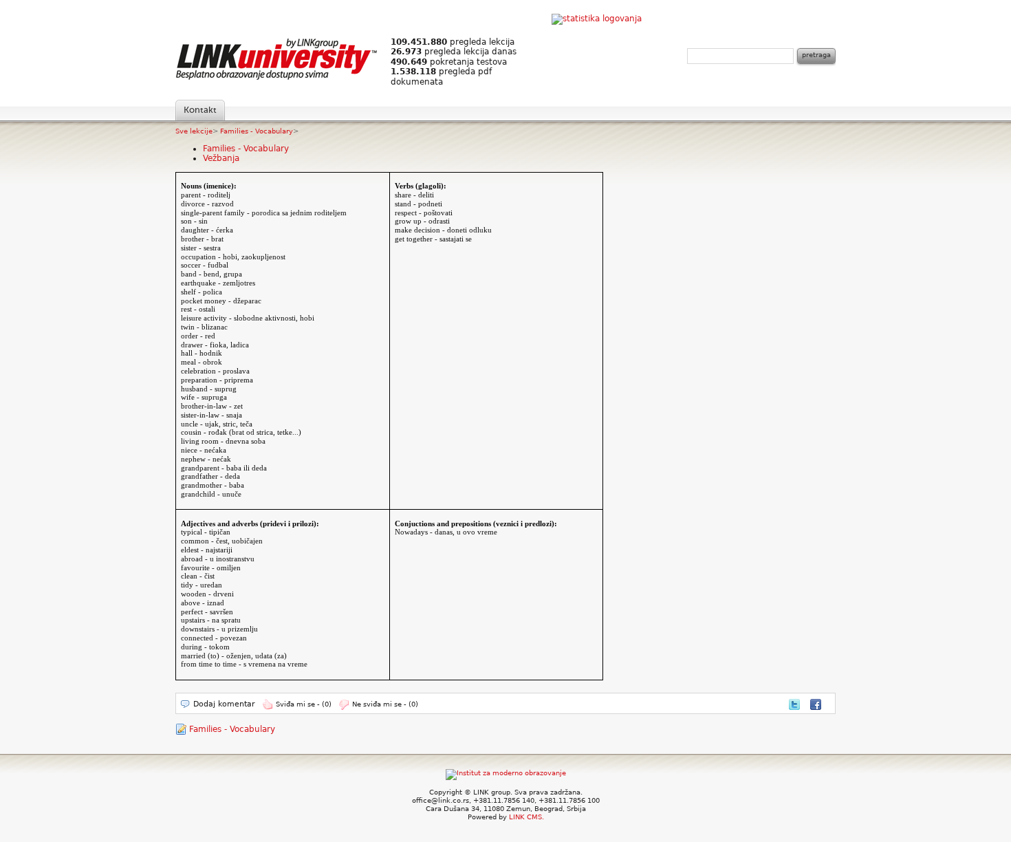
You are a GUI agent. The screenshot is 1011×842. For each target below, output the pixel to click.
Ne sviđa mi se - (385, 704)
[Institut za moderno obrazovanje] (506, 773)
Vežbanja (221, 158)
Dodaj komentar (224, 704)
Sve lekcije (194, 131)
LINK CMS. (526, 817)
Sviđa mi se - (303, 704)
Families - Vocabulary (256, 131)
